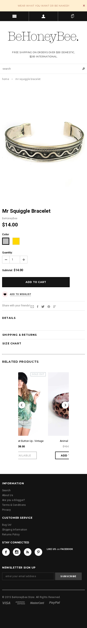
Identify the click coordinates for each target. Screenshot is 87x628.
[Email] (32, 306)
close (84, 6)
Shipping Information (14, 529)
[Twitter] (42, 306)
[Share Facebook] (37, 306)
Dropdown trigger (43, 16)
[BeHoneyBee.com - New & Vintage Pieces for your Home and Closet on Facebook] (6, 552)
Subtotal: (7, 270)
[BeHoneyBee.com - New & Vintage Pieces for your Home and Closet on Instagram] (16, 552)
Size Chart (11, 343)
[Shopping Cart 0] (72, 16)
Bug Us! (7, 524)
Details (9, 317)
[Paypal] (54, 602)
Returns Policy (11, 534)
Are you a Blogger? (13, 500)
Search (6, 490)
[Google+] (54, 306)
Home (5, 79)
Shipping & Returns (19, 334)
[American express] (20, 602)
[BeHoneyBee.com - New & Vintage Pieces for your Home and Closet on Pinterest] (38, 552)
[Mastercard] (37, 602)
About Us (7, 495)
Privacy (6, 509)
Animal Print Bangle (47, 441)
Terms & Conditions (14, 504)
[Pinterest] (49, 306)
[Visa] (6, 602)
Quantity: (7, 252)
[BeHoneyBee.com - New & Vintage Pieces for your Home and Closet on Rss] (27, 552)
